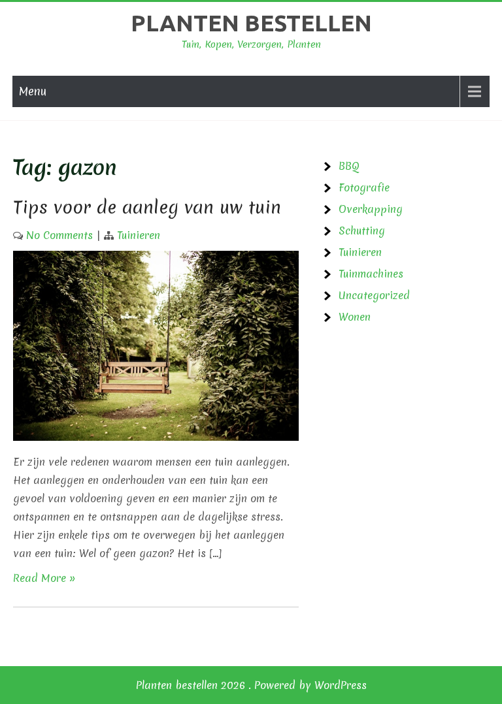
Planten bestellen (251, 23)
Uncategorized (374, 295)
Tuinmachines (371, 273)
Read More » (44, 578)
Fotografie (364, 187)
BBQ (349, 166)
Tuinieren (138, 235)
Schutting (362, 230)
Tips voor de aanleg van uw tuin (147, 207)
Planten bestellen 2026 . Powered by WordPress (251, 685)
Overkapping (371, 209)
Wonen (355, 317)
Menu (32, 91)
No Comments (59, 235)
